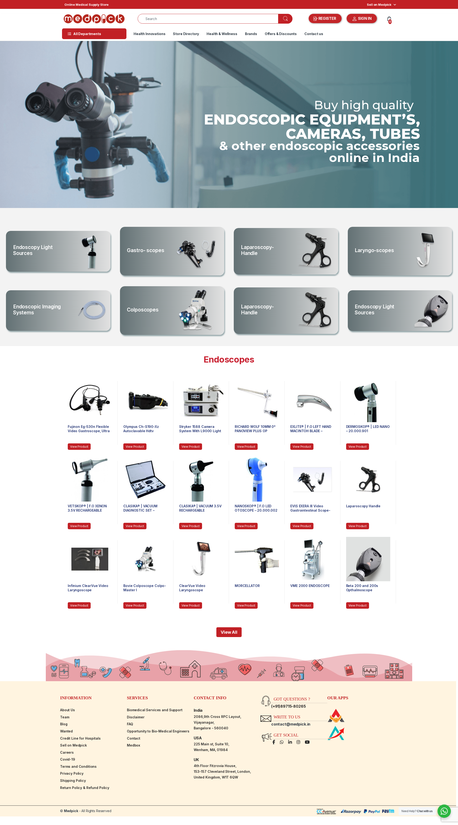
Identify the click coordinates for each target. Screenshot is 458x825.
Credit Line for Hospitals (80, 738)
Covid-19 (67, 759)
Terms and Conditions (78, 766)
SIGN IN (364, 18)
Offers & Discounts (281, 34)
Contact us (313, 34)
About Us (67, 710)
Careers (67, 752)
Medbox (133, 745)
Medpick (71, 811)
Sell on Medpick (379, 4)
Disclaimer (136, 717)
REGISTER (327, 18)
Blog (63, 724)
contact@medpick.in (290, 724)
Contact (133, 738)
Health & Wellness (222, 34)
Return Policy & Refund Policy (84, 788)
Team (64, 717)
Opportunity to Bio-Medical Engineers (158, 731)
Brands (251, 34)
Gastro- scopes (145, 250)
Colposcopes (142, 310)
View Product (79, 446)
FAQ (130, 724)
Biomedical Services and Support (154, 710)
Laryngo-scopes (374, 250)
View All (229, 632)
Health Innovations (149, 34)
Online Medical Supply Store (86, 4)
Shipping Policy (73, 780)
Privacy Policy (71, 773)
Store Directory (186, 34)
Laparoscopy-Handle (257, 250)
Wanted (66, 731)
